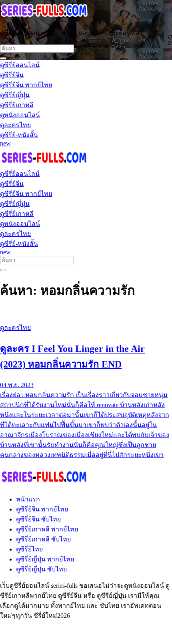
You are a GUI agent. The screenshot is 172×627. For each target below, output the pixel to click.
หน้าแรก (28, 499)
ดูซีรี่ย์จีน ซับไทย (38, 519)
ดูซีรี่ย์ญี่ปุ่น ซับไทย (41, 569)
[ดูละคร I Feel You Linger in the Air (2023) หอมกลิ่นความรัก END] (86, 312)
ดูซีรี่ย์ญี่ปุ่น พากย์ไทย (45, 559)
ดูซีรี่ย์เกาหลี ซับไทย (43, 539)
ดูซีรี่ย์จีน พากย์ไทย (42, 509)
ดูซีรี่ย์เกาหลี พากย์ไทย (47, 529)
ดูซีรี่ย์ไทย (29, 549)
